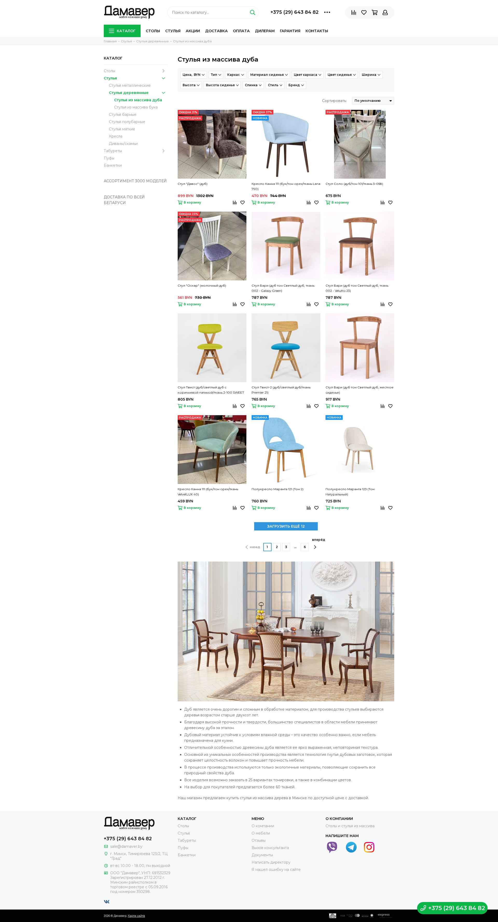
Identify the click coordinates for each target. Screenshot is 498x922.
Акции (193, 31)
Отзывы (259, 840)
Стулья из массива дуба (138, 100)
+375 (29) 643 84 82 (295, 12)
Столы (153, 31)
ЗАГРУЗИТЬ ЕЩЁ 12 (286, 526)
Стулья (173, 31)
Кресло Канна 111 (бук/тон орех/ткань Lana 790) (286, 186)
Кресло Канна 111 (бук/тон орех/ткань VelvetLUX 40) (208, 491)
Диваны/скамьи (123, 143)
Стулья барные (122, 114)
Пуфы (109, 158)
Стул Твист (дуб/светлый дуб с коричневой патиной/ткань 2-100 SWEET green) (211, 390)
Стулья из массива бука (136, 107)
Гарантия (290, 31)
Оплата (241, 31)
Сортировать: (334, 100)
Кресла (115, 136)
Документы (262, 855)
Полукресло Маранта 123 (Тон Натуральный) (350, 491)
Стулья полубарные (127, 121)
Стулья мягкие (122, 129)
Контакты (317, 31)
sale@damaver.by (126, 846)
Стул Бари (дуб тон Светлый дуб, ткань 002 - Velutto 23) (357, 288)
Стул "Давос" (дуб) (193, 184)
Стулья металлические (130, 85)
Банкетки (113, 165)
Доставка (216, 31)
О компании (263, 826)
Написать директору (271, 862)
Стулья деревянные (129, 92)
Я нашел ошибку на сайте (276, 869)
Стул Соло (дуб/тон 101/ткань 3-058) (354, 184)
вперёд (318, 540)
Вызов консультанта (270, 847)
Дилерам (265, 31)
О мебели (261, 833)
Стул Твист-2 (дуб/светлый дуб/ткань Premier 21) (281, 389)
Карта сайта (136, 916)
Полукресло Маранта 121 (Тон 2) (277, 489)
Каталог (126, 31)
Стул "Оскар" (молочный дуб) (202, 285)
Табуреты (113, 151)
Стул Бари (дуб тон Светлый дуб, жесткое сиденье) (359, 389)
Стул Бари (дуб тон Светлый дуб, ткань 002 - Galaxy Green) (283, 288)
